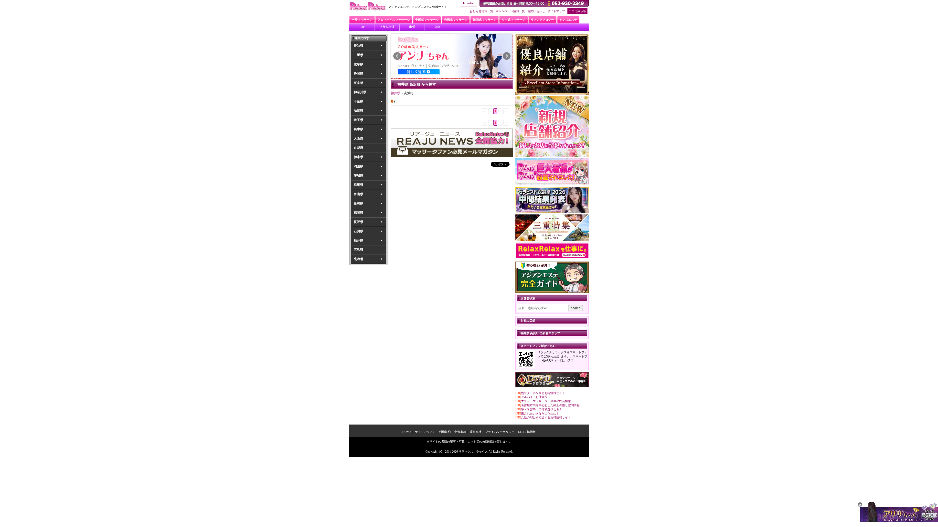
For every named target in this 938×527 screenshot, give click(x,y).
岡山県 (358, 166)
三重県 (358, 55)
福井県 (358, 240)
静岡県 (358, 73)
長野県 (358, 222)
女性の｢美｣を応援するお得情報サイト (546, 417)
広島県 (358, 250)
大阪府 (358, 138)
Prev (397, 56)
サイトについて (425, 432)
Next (507, 56)
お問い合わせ (536, 11)
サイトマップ (556, 11)
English (470, 3)
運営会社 (475, 432)
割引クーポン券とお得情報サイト (543, 393)
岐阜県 (358, 64)
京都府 (358, 148)
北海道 (358, 259)
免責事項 (460, 432)
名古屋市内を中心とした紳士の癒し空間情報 (550, 405)
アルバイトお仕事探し (535, 397)
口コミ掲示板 (577, 11)
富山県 (358, 194)
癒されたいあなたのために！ (540, 413)
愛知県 (358, 46)
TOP (362, 27)
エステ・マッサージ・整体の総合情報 (546, 401)
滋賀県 (358, 110)
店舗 (437, 27)
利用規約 (445, 432)
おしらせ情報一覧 (481, 11)
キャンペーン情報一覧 (510, 11)
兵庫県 (358, 129)
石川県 (358, 231)
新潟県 (358, 203)
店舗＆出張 (387, 27)
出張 (412, 27)
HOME (406, 432)
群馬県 (358, 185)
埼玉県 (358, 120)
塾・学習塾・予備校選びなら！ (541, 409)
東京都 (358, 83)
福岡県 (358, 212)
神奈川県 (360, 92)
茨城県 (358, 175)
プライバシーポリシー (499, 432)
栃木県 (358, 157)
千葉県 (358, 101)
